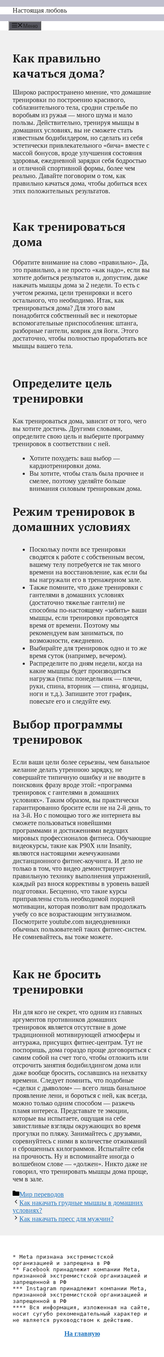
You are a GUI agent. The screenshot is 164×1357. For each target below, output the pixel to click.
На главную (82, 1333)
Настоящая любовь (40, 10)
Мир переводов (41, 1194)
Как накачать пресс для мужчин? (66, 1218)
